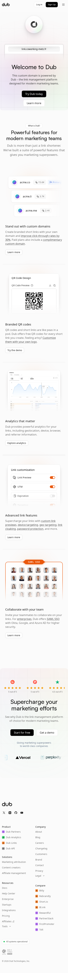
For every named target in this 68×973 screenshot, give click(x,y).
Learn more (34, 103)
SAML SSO (53, 619)
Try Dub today (34, 94)
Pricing (6, 915)
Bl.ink (42, 907)
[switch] (52, 477)
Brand (38, 859)
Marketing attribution (14, 861)
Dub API (10, 848)
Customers (41, 854)
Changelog (41, 848)
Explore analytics (16, 443)
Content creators (11, 867)
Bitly (41, 890)
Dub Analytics (13, 837)
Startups (6, 904)
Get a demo (47, 732)
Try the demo (14, 350)
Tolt (41, 929)
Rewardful (45, 912)
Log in (39, 4)
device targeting (28, 525)
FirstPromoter (46, 924)
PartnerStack (46, 918)
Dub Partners (13, 831)
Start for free (22, 732)
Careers (39, 842)
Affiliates (7, 921)
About (38, 831)
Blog (37, 837)
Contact (39, 865)
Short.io (43, 901)
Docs (4, 887)
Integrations (9, 910)
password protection (30, 529)
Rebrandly (45, 896)
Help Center (8, 893)
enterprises (24, 619)
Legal (38, 875)
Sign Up (52, 4)
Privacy (39, 870)
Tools (5, 926)
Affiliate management (14, 873)
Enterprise (8, 899)
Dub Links (11, 842)
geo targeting (48, 525)
